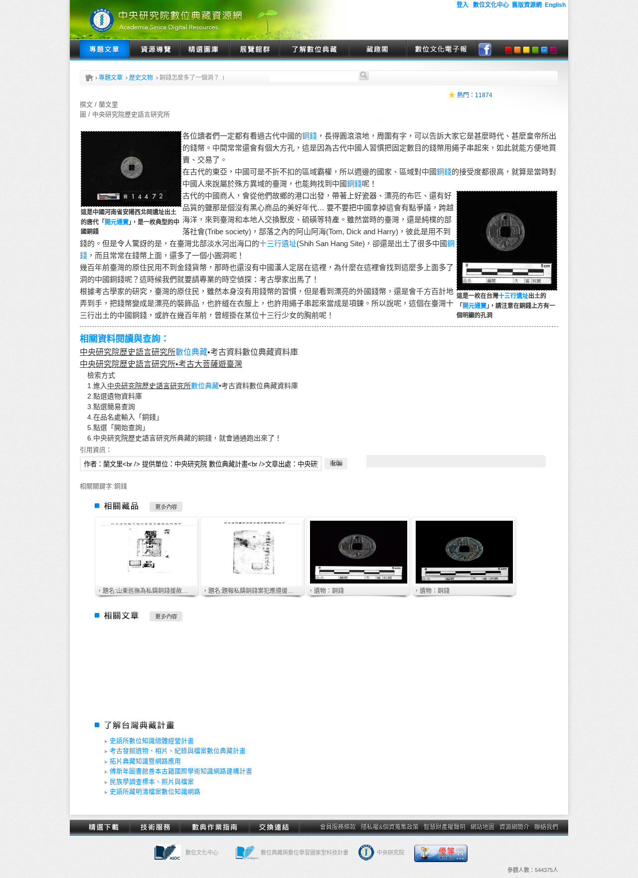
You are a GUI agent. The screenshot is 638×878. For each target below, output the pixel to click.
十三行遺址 (513, 296)
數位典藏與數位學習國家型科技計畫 (304, 853)
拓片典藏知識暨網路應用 (145, 761)
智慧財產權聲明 (445, 827)
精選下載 (105, 827)
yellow (526, 50)
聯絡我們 (546, 827)
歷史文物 (141, 77)
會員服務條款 (338, 827)
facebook (485, 50)
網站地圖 (482, 827)
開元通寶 (117, 222)
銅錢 (309, 136)
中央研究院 (390, 853)
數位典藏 (191, 352)
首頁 (89, 77)
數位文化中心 (201, 853)
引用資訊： (96, 449)
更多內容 (166, 507)
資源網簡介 (514, 827)
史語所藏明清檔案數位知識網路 (155, 791)
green (535, 50)
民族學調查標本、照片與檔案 (152, 781)
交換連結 (274, 827)
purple (553, 50)
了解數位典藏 (314, 49)
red (508, 50)
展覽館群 (254, 49)
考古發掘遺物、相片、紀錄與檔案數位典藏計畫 (178, 750)
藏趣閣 (377, 49)
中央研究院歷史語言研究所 (127, 352)
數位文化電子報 (441, 49)
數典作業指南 (214, 827)
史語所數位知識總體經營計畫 (152, 740)
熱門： (466, 95)
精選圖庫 (204, 49)
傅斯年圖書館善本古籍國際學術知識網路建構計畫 (181, 771)
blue (544, 50)
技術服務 (154, 827)
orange (517, 50)
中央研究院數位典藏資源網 (209, 19)
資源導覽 (154, 49)
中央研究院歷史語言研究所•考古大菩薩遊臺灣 (161, 364)
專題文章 (105, 49)
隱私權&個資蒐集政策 (390, 827)
